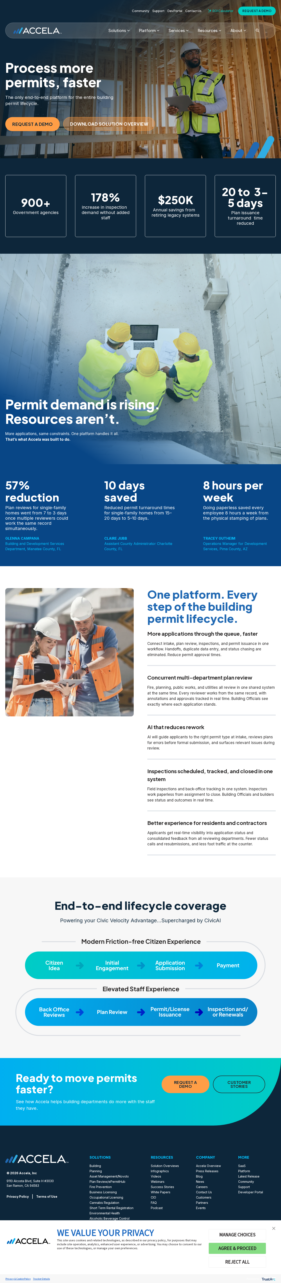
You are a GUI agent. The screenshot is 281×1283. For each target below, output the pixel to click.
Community (140, 10)
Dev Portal (175, 10)
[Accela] (37, 30)
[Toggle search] (257, 30)
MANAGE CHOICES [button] (237, 1234)
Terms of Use (46, 1196)
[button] (273, 1228)
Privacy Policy (18, 1196)
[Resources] (220, 30)
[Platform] (158, 30)
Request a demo (257, 11)
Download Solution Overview (109, 124)
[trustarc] (268, 1278)
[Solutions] (128, 30)
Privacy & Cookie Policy (18, 1278)
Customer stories (239, 1084)
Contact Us (193, 10)
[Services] (187, 30)
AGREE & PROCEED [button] (237, 1248)
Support (158, 10)
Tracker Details (41, 1278)
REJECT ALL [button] (237, 1262)
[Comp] (244, 30)
